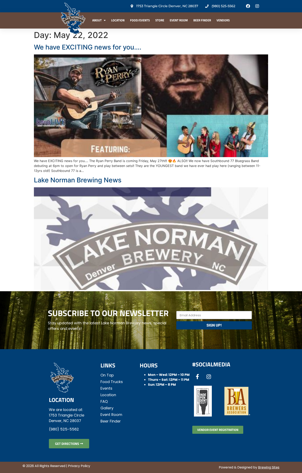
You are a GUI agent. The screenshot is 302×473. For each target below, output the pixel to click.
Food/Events (140, 20)
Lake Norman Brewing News (77, 180)
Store (159, 20)
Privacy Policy (79, 466)
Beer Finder (202, 20)
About (97, 20)
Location (117, 20)
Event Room (179, 20)
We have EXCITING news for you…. (87, 47)
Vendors (223, 20)
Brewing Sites (268, 467)
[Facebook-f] (197, 376)
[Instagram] (257, 6)
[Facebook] (248, 6)
